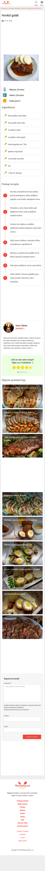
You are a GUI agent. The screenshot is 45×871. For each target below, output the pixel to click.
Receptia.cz (4, 8)
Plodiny (22, 807)
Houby (22, 817)
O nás (22, 838)
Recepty (11, 8)
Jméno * (6, 716)
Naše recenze (22, 804)
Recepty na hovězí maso (34, 8)
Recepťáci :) (20, 328)
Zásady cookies (22, 831)
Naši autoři (23, 841)
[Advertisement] (22, 38)
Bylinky (22, 810)
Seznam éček (22, 823)
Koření (22, 813)
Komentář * (7, 683)
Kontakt (22, 834)
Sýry (22, 820)
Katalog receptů (22, 801)
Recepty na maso (20, 8)
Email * (6, 726)
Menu (41, 5)
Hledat (36, 5)
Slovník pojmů (22, 826)
